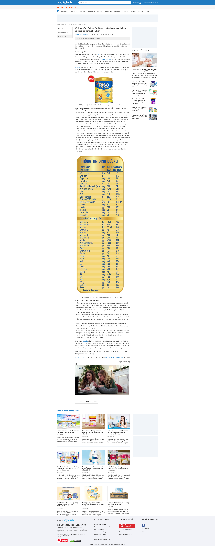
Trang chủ (60, 24)
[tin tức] (58, 11)
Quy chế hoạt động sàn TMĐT (102, 539)
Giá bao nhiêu (109, 357)
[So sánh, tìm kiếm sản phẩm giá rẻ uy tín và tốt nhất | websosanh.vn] (64, 2)
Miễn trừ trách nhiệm (100, 534)
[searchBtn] (129, 2)
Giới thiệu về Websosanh (126, 529)
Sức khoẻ (117, 11)
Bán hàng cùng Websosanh (150, 2)
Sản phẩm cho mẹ (63, 28)
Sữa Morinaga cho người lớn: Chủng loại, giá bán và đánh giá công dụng (118, 468)
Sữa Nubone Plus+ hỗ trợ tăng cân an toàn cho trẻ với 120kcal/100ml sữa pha (67, 504)
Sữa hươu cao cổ (81, 357)
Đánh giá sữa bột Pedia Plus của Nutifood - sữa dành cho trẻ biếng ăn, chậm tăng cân (139, 92)
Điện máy (82, 11)
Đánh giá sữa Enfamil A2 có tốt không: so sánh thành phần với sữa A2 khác (92, 468)
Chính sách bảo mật (99, 537)
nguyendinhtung (124, 361)
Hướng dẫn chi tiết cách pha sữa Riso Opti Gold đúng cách (139, 116)
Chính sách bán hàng (100, 532)
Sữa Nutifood (106, 59)
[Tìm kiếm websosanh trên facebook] (143, 525)
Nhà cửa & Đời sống (137, 11)
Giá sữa (85, 341)
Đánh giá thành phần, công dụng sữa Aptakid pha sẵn (118, 503)
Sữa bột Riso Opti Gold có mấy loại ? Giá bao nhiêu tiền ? (139, 109)
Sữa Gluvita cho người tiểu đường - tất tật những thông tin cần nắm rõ (93, 432)
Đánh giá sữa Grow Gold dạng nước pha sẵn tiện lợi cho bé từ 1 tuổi (93, 504)
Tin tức (67, 24)
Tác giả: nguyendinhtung (82, 34)
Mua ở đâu (119, 357)
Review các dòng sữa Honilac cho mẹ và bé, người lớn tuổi (68, 431)
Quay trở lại (88, 402)
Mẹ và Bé (99, 11)
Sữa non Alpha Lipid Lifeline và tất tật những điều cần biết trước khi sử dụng (118, 432)
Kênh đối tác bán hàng (125, 534)
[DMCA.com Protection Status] (75, 541)
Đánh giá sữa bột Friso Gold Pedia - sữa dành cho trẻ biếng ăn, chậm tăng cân (139, 101)
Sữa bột (77, 67)
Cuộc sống (73, 11)
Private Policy (145, 528)
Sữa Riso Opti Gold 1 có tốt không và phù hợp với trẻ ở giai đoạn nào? (144, 70)
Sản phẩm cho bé (63, 32)
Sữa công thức (82, 24)
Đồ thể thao (91, 11)
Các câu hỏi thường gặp (101, 529)
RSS (143, 531)
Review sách (108, 11)
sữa (99, 54)
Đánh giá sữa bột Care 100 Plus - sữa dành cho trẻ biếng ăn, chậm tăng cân (139, 84)
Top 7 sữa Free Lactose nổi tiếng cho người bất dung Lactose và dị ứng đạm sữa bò (68, 468)
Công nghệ (64, 11)
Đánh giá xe (125, 11)
